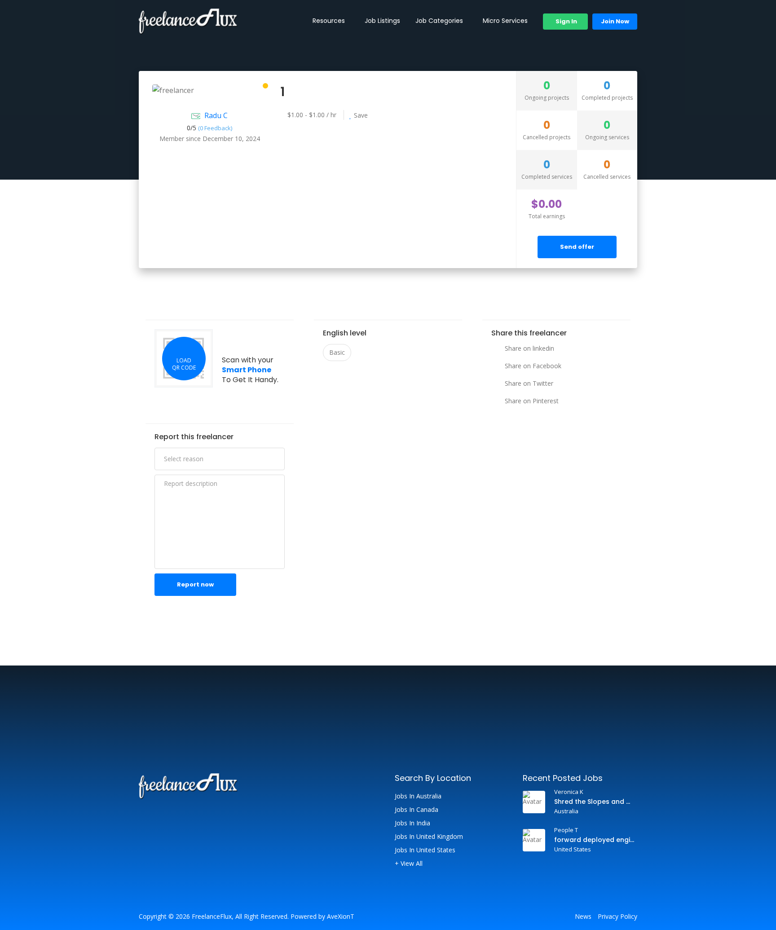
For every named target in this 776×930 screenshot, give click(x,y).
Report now (195, 584)
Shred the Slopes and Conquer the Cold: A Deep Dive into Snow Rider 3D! (594, 802)
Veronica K (568, 791)
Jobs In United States (425, 850)
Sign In (565, 21)
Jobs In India (412, 823)
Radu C (216, 115)
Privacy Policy (617, 916)
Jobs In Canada (416, 809)
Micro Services (505, 20)
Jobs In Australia (418, 796)
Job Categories (439, 20)
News (583, 916)
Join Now (615, 21)
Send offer (577, 246)
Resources (329, 20)
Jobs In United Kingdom (429, 836)
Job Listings (382, 20)
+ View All (409, 863)
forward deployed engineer (594, 840)
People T (566, 829)
